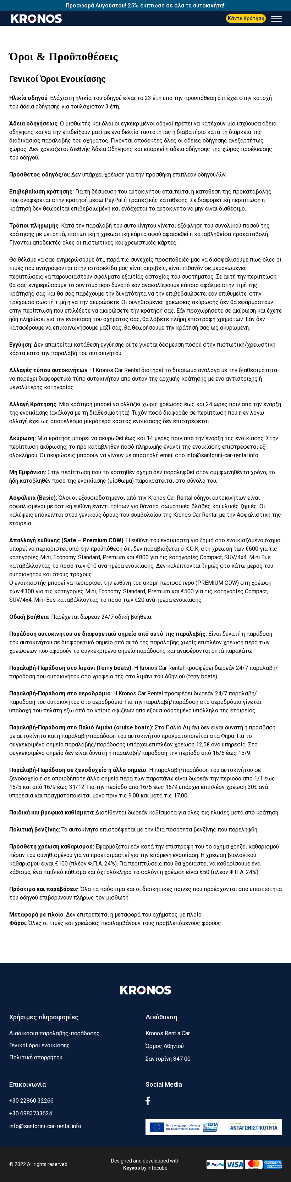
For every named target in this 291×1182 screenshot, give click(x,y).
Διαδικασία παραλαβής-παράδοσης (54, 1033)
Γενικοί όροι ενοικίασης (39, 1045)
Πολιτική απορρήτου (35, 1057)
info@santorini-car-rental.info (222, 455)
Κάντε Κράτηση (246, 18)
